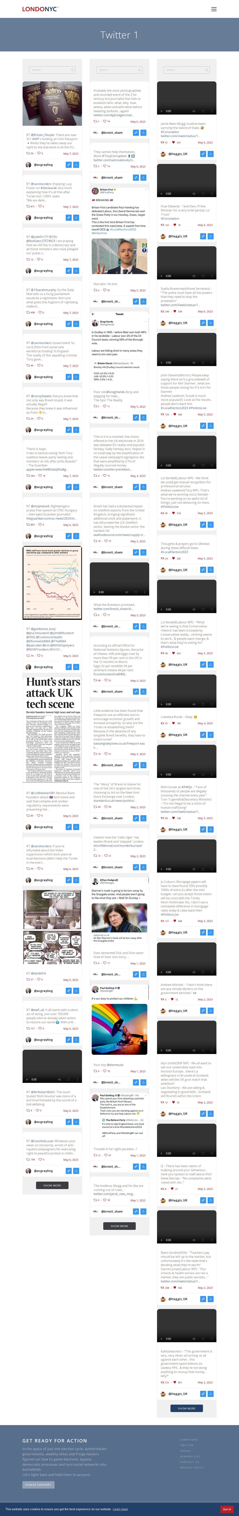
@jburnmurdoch (37, 633)
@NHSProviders (37, 649)
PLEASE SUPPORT (38, 1484)
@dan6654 (38, 973)
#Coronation (170, 132)
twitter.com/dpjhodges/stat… (114, 115)
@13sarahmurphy (43, 290)
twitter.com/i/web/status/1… (180, 136)
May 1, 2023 (138, 963)
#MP (35, 139)
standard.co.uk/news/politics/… (115, 801)
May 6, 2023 (70, 524)
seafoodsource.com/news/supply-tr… (119, 535)
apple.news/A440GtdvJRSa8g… (47, 469)
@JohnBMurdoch (62, 633)
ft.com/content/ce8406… (110, 674)
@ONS (30, 637)
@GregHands (115, 392)
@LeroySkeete (41, 396)
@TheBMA (58, 641)
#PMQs (186, 787)
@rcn (46, 645)
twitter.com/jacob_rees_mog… (114, 1194)
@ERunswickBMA (38, 641)
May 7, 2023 (70, 153)
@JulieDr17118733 (44, 237)
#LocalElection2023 (174, 408)
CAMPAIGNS (189, 1439)
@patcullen (34, 645)
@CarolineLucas (42, 1141)
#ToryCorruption (114, 156)
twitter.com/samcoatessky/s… (114, 160)
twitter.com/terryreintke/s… (113, 469)
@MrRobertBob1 (43, 1092)
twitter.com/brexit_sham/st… (113, 609)
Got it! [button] (227, 1509)
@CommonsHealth (49, 637)
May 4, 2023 (138, 475)
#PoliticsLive (198, 408)
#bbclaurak (49, 188)
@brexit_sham (112, 132)
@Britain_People (42, 135)
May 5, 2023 (138, 290)
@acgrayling (43, 164)
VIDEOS (185, 1450)
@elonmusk (115, 1065)
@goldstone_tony (43, 629)
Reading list (190, 1456)
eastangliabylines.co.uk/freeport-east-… (119, 745)
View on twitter (69, 165)
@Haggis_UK (177, 154)
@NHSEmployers (62, 645)
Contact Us (190, 1462)
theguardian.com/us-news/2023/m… (51, 518)
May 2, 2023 (138, 807)
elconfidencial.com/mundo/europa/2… (118, 848)
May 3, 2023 (138, 541)
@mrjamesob (40, 506)
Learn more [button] (120, 1509)
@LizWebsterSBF (43, 793)
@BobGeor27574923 (40, 241)
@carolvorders (41, 184)
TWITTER (186, 1445)
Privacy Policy (192, 1467)
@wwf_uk (37, 1010)
